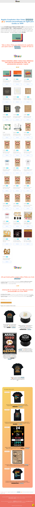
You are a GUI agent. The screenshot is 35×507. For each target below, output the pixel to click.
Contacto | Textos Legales (19, 505)
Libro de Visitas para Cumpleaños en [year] (6, 302)
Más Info (7, 84)
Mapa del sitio (13, 505)
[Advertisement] (17, 10)
